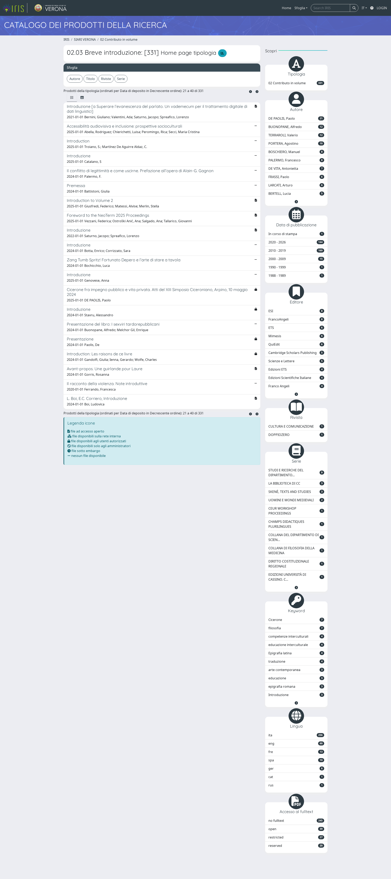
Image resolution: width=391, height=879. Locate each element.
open (295, 829)
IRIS (66, 39)
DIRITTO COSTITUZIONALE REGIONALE (295, 563)
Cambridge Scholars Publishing (295, 352)
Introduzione (295, 695)
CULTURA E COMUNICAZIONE (295, 426)
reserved (295, 845)
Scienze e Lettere (295, 361)
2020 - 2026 (295, 242)
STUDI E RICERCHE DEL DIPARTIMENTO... (295, 472)
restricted (295, 837)
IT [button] (363, 8)
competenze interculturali (295, 636)
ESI (295, 311)
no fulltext (295, 820)
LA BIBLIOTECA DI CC (295, 483)
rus (295, 785)
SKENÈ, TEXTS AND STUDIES (295, 491)
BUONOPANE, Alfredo (295, 127)
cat (295, 777)
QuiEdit (295, 344)
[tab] (72, 97)
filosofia (295, 628)
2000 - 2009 (295, 259)
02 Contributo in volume (118, 39)
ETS (295, 327)
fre (295, 752)
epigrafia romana (295, 686)
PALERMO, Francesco (295, 160)
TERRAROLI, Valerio (295, 135)
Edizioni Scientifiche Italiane (295, 377)
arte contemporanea (295, 670)
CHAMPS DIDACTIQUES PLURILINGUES (295, 524)
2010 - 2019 (295, 250)
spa (295, 760)
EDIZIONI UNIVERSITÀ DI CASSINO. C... (295, 577)
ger (295, 768)
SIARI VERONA (85, 39)
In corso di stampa (295, 234)
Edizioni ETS (295, 369)
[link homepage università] (51, 8)
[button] (296, 201)
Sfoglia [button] (299, 8)
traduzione (295, 661)
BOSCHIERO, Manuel (295, 152)
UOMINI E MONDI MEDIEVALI (295, 500)
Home (286, 8)
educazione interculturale (295, 645)
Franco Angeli (295, 386)
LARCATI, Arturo (295, 185)
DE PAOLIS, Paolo (295, 118)
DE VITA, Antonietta (295, 168)
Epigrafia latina (295, 653)
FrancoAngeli (295, 319)
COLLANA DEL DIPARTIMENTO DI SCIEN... (295, 537)
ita (295, 735)
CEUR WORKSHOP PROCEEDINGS (295, 511)
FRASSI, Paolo (295, 177)
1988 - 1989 (295, 275)
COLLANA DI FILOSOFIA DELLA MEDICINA (295, 550)
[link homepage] (14, 8)
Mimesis (295, 336)
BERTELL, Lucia (295, 193)
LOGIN (382, 8)
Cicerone (295, 619)
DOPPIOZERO (295, 434)
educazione (295, 678)
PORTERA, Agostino (295, 143)
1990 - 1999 (295, 267)
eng (295, 743)
